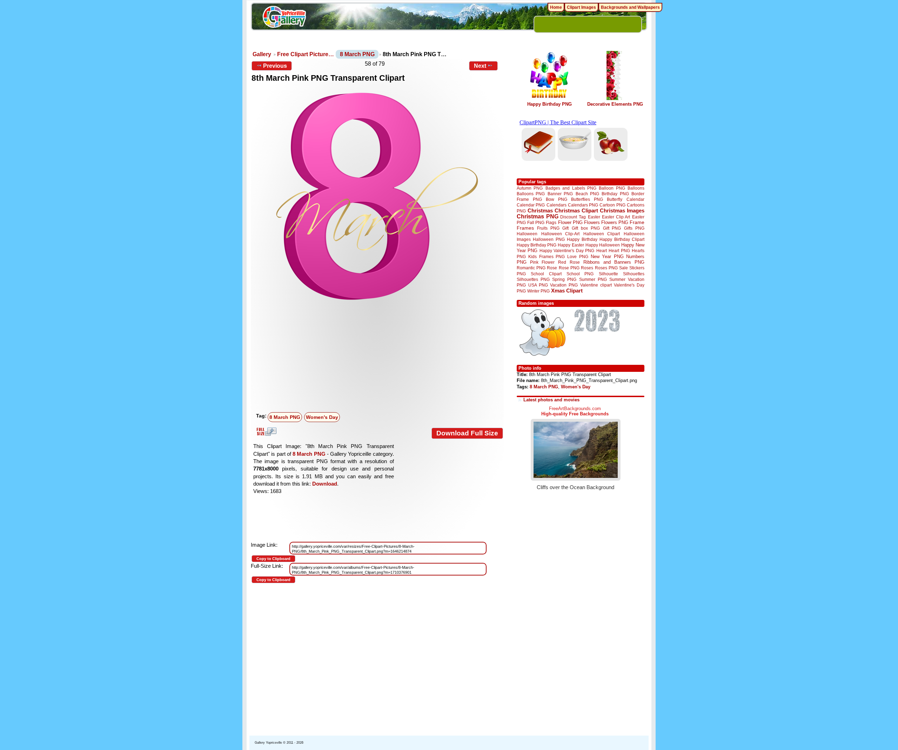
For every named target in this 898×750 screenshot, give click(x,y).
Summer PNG (593, 279)
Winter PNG (538, 291)
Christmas (540, 210)
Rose (552, 267)
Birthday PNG (615, 193)
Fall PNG (535, 222)
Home (556, 7)
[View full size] (377, 196)
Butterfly (614, 199)
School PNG (580, 273)
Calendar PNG (531, 205)
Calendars (557, 205)
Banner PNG (560, 193)
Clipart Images (581, 7)
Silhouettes (633, 273)
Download (324, 484)
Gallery (262, 54)
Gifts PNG (634, 228)
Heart (601, 250)
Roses (587, 267)
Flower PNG (570, 222)
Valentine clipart (596, 285)
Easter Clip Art (616, 217)
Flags (551, 222)
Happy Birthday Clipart (621, 239)
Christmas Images (622, 210)
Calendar (635, 199)
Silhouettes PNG (533, 279)
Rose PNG (569, 267)
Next (480, 66)
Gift (565, 228)
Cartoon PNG (612, 205)
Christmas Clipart (576, 210)
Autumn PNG (530, 188)
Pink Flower (542, 262)
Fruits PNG (548, 228)
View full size (265, 431)
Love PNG (577, 256)
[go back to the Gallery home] (284, 18)
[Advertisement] (379, 357)
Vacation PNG (564, 285)
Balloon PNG (612, 188)
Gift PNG (612, 228)
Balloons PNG (531, 193)
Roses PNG (606, 267)
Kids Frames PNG (546, 256)
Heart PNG (619, 250)
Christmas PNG (537, 216)
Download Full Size (467, 433)
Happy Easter (571, 245)
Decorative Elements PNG (615, 104)
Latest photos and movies (551, 399)
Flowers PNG (614, 222)
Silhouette (608, 273)
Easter (594, 217)
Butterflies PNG (587, 199)
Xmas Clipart (567, 291)
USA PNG (538, 285)
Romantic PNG (531, 267)
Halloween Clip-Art (560, 233)
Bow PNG (556, 199)
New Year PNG (607, 256)
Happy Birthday (582, 239)
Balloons (636, 188)
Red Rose (568, 262)
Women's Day (322, 417)
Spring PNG (564, 279)
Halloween (527, 233)
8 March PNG (357, 54)
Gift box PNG (586, 228)
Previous (275, 66)
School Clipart (546, 273)
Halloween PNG (548, 239)
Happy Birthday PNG (549, 104)
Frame (637, 222)
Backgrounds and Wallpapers (630, 7)
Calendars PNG (583, 205)
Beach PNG (587, 193)
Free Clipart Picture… (305, 54)
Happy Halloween (602, 245)
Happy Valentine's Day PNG (567, 250)
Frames (525, 228)
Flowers (592, 222)
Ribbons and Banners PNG (613, 262)
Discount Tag (573, 217)
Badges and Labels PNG (570, 188)
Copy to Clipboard (273, 559)
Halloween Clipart (601, 233)
